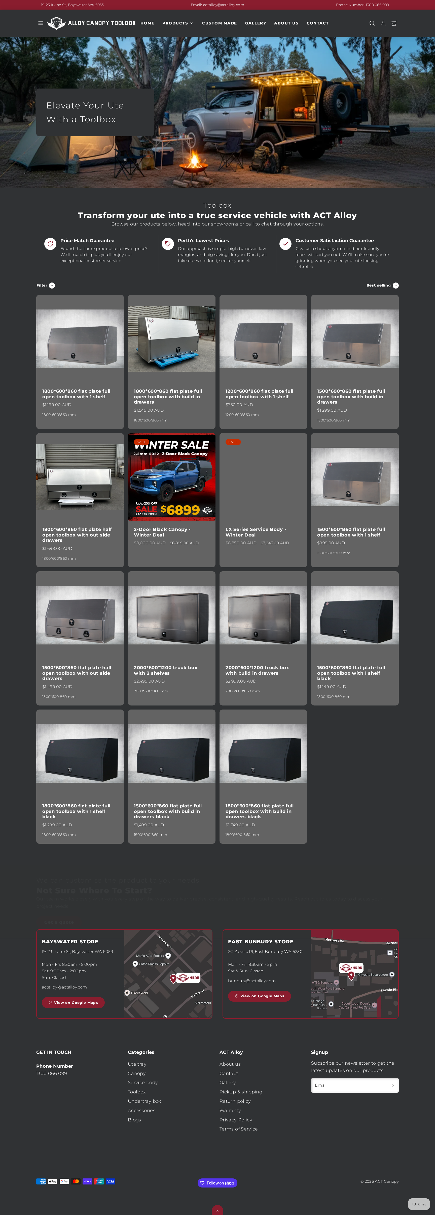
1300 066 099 (377, 5)
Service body (143, 1082)
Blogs (134, 1120)
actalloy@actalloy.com (223, 5)
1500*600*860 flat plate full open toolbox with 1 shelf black (351, 673)
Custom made (219, 23)
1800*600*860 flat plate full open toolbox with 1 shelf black (76, 811)
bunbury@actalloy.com (252, 980)
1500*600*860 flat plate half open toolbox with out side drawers (77, 673)
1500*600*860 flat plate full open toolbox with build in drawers (351, 396)
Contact (318, 23)
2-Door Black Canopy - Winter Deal (162, 532)
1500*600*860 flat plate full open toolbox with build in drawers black (168, 811)
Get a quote (59, 902)
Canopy (137, 1073)
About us (286, 23)
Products (175, 23)
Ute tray (137, 1064)
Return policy (235, 1101)
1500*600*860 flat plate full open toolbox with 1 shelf (351, 532)
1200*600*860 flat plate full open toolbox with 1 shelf (260, 394)
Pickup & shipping (241, 1092)
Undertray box (144, 1101)
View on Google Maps (76, 1002)
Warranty (230, 1110)
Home (147, 23)
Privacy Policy (236, 1120)
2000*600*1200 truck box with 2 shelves (166, 670)
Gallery (255, 23)
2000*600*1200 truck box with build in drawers (257, 670)
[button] (40, 23)
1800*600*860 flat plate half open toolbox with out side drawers (77, 535)
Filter (42, 285)
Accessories (141, 1110)
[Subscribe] (393, 1085)
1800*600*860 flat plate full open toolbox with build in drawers (168, 396)
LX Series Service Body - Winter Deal (256, 532)
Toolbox (137, 1092)
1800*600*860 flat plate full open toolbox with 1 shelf (76, 394)
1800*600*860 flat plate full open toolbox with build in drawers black (260, 811)
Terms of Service (239, 1129)
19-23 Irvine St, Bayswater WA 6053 (72, 5)
